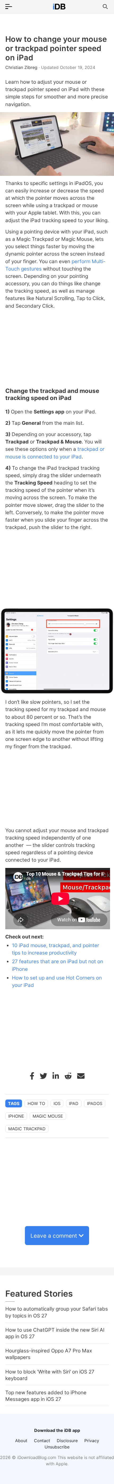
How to (36, 1103)
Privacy (91, 1440)
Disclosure (67, 1440)
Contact (42, 1440)
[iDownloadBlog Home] (59, 6)
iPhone (16, 1116)
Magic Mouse (48, 1116)
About (21, 1440)
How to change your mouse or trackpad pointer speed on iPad (56, 48)
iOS (57, 1103)
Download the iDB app (57, 1430)
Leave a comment (53, 1235)
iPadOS (94, 1103)
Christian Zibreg (22, 67)
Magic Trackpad (27, 1128)
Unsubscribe (57, 1447)
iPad (73, 1103)
